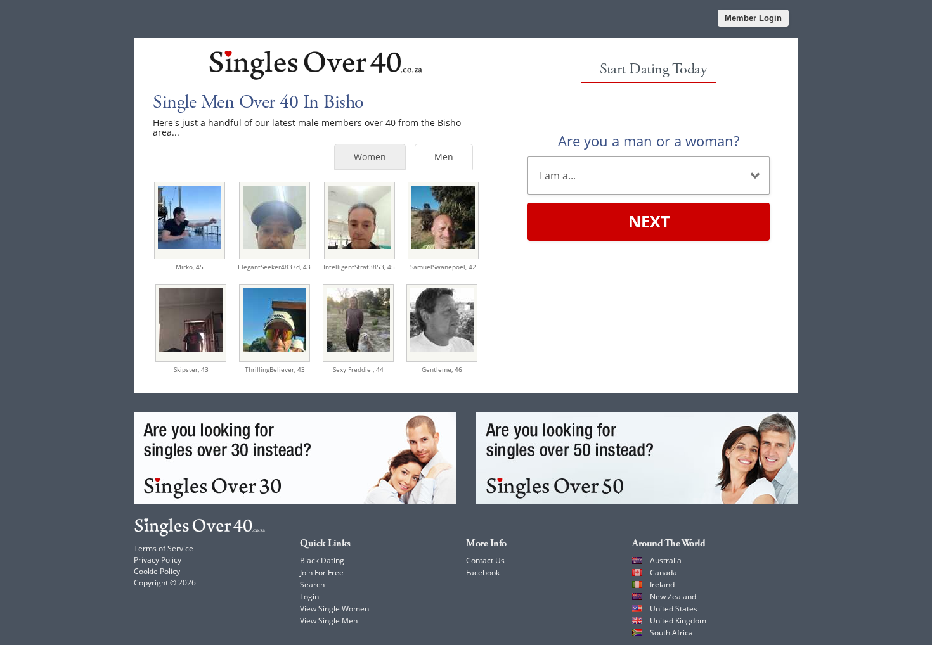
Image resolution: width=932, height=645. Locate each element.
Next (649, 221)
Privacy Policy (157, 559)
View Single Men (329, 620)
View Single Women (334, 608)
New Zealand (673, 596)
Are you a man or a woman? (648, 140)
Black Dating (322, 560)
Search (312, 584)
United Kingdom (678, 620)
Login (309, 596)
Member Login (753, 18)
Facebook (483, 572)
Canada (663, 572)
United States (673, 608)
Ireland (662, 584)
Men (443, 157)
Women (370, 157)
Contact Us (485, 560)
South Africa (671, 632)
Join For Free (322, 572)
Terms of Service (163, 548)
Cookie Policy (157, 571)
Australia (666, 560)
